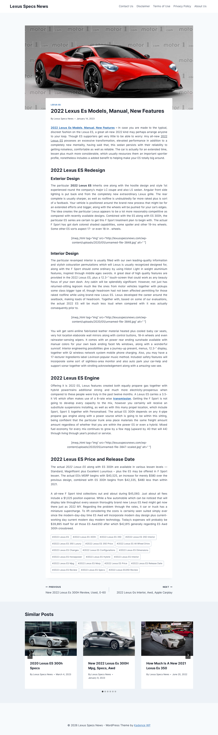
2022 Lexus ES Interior (126, 557)
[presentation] (51, 638)
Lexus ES (56, 104)
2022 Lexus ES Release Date (146, 563)
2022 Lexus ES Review (64, 570)
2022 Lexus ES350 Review (123, 570)
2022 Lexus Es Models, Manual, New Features (83, 127)
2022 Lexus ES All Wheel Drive (133, 543)
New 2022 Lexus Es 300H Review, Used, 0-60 (76, 590)
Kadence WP (142, 725)
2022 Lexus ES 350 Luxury (66, 543)
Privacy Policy (182, 6)
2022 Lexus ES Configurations (99, 550)
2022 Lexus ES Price (116, 563)
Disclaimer (143, 6)
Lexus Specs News (63, 118)
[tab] (102, 691)
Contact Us (126, 6)
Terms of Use (161, 6)
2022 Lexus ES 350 (110, 537)
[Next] (188, 655)
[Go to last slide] (30, 655)
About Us (200, 6)
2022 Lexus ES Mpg (63, 563)
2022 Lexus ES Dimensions (133, 550)
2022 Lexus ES (60, 537)
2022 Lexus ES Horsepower (67, 557)
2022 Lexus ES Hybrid (98, 557)
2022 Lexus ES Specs (93, 570)
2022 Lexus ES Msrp (89, 563)
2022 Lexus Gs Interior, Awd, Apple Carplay (144, 590)
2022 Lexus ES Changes (65, 550)
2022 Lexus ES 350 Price (99, 543)
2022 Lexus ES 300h (84, 537)
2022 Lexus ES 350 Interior (140, 537)
